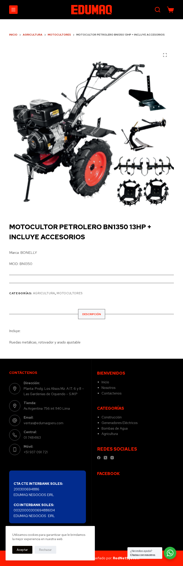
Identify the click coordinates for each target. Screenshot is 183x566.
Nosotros (108, 388)
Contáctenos (111, 393)
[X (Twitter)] (105, 457)
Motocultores (70, 293)
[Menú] (13, 9)
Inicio (105, 382)
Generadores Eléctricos (119, 423)
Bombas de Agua (115, 428)
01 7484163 (32, 437)
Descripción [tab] (91, 314)
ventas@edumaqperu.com (43, 423)
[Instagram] (112, 457)
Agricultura (44, 293)
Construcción (112, 417)
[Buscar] (157, 9)
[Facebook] (98, 457)
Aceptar (22, 550)
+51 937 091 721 (36, 452)
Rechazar (45, 550)
